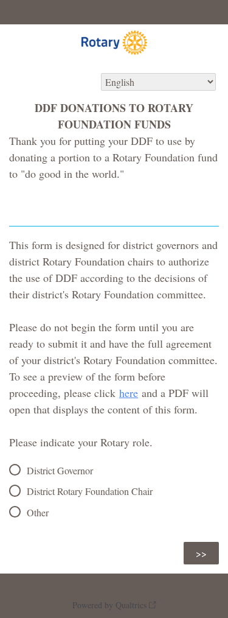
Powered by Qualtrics (109, 605)
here (128, 392)
